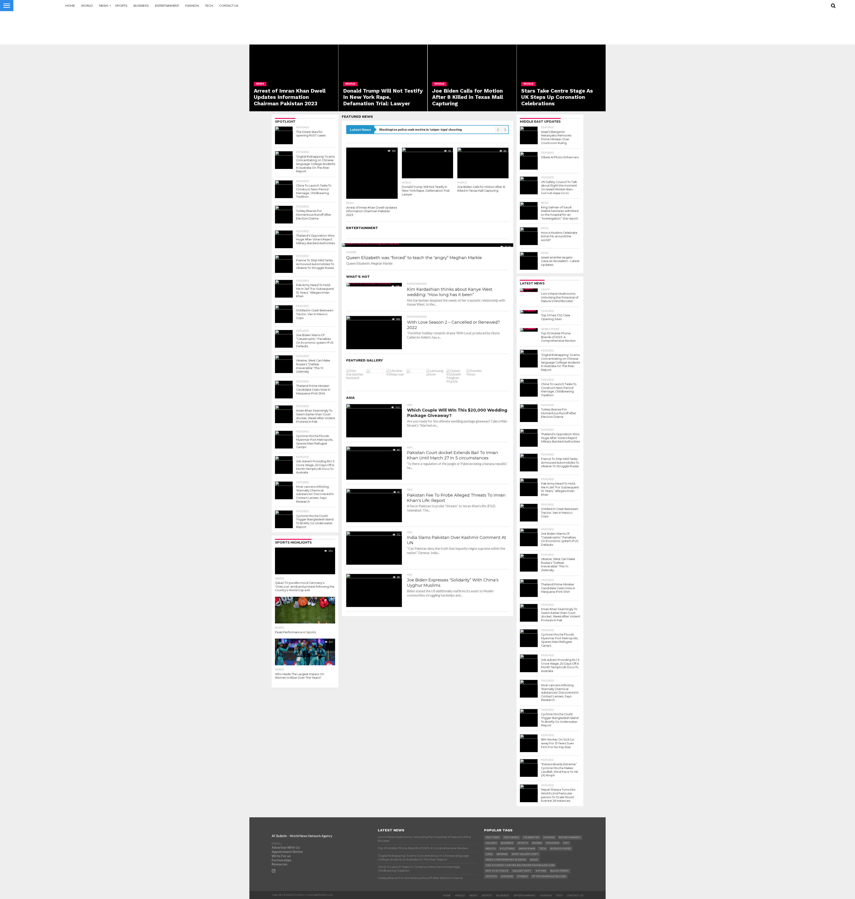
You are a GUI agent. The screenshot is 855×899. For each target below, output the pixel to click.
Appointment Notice (287, 852)
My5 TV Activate (497, 870)
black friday (559, 870)
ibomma (502, 854)
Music (534, 859)
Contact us (228, 5)
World (87, 5)
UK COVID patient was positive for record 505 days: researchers (426, 129)
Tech (209, 5)
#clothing (507, 848)
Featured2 (511, 837)
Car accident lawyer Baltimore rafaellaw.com (520, 865)
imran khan (527, 848)
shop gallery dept (525, 854)
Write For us (281, 856)
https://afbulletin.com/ (549, 876)
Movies (537, 843)
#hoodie (507, 876)
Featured (492, 837)
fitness (522, 876)
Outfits (491, 876)
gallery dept (521, 870)
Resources (279, 864)
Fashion (192, 5)
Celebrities (531, 837)
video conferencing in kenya (506, 859)
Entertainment (167, 5)
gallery (491, 843)
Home (70, 5)
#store (540, 870)
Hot (566, 843)
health (490, 848)
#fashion (552, 843)
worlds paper (560, 848)
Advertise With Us (286, 847)
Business (141, 5)
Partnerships (281, 860)
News (103, 5)
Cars (489, 854)
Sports (121, 5)
